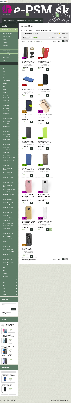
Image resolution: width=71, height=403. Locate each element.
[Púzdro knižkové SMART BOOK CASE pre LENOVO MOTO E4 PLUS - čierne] (29, 140)
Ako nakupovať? (11, 20)
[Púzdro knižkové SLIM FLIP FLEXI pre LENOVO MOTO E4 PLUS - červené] (45, 60)
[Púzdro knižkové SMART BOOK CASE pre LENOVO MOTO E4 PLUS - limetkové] (45, 140)
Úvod (22, 30)
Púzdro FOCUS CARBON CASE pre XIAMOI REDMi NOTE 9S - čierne (7, 345)
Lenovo (37, 30)
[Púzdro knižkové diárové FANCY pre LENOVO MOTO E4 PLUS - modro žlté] (29, 113)
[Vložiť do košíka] (50, 229)
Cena (36, 33)
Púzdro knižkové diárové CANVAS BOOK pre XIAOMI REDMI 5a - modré (8, 375)
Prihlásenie (59, 3)
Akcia (55, 37)
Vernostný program (21, 20)
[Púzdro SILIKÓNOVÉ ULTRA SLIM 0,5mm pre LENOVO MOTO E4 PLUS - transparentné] (45, 220)
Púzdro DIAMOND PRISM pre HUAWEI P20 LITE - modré (7, 326)
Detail (10, 330)
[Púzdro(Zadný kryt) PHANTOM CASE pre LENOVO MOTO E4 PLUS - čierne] (29, 247)
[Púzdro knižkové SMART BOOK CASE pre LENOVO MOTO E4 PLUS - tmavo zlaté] (45, 166)
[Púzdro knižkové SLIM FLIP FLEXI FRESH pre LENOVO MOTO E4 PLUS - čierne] (29, 60)
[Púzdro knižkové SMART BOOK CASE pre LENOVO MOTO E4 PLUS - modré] (29, 166)
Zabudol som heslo (6, 312)
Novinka (65, 37)
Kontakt (36, 20)
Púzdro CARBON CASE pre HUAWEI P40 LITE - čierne (7, 335)
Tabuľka (63, 33)
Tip (51, 37)
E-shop (4, 20)
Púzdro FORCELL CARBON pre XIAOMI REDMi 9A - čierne (7, 356)
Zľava (60, 37)
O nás (41, 20)
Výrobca (26, 37)
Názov (30, 33)
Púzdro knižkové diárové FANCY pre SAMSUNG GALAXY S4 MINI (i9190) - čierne (7, 386)
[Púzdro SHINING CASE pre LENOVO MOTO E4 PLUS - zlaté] (29, 220)
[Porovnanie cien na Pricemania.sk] (4, 2)
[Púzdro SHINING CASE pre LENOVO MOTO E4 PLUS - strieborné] (45, 193)
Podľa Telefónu (29, 30)
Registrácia (67, 3)
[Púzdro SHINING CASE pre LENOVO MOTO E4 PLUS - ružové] (29, 193)
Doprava (30, 20)
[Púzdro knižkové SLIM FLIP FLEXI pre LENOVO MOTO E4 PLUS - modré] (29, 86)
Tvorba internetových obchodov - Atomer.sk (60, 400)
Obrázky (56, 33)
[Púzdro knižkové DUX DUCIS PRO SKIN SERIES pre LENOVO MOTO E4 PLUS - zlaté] (45, 113)
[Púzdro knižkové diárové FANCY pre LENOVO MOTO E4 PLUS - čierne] (45, 86)
